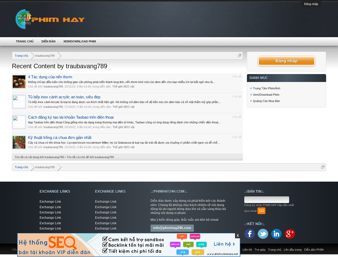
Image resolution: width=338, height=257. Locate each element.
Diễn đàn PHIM (313, 249)
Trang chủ (25, 41)
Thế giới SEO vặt (123, 86)
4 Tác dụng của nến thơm (50, 77)
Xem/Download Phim (79, 41)
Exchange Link (50, 201)
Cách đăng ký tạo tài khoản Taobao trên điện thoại (71, 117)
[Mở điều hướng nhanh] (239, 55)
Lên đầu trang (293, 249)
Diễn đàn (48, 41)
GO (261, 211)
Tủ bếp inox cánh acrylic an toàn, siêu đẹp (64, 97)
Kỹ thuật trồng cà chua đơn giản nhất (59, 137)
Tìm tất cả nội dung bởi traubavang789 (39, 157)
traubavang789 (53, 86)
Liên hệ (247, 249)
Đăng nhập (311, 4)
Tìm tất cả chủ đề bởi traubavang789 (90, 157)
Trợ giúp (260, 249)
